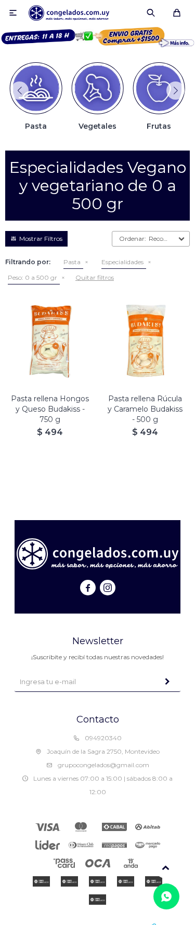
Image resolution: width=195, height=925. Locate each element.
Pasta (72, 262)
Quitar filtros (94, 277)
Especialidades (122, 262)
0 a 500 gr (32, 277)
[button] (151, 13)
